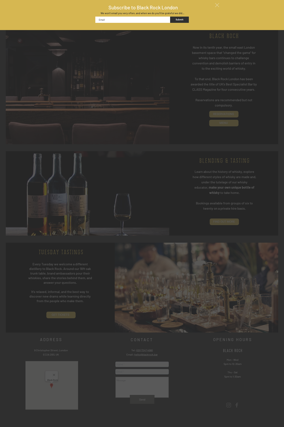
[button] (217, 5)
